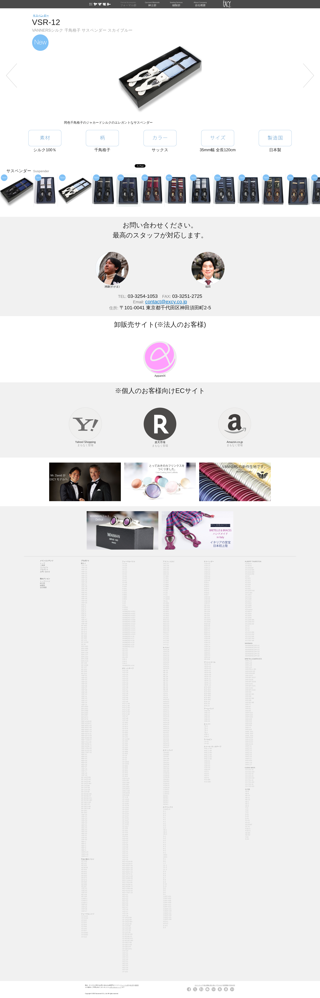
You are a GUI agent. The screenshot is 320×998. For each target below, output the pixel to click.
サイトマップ (199, 985)
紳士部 (132, 985)
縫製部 (137, 985)
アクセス (219, 985)
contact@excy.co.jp (166, 301)
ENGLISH (232, 985)
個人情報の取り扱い (210, 985)
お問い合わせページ (115, 987)
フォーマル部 (125, 985)
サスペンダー (41, 15)
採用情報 (225, 985)
